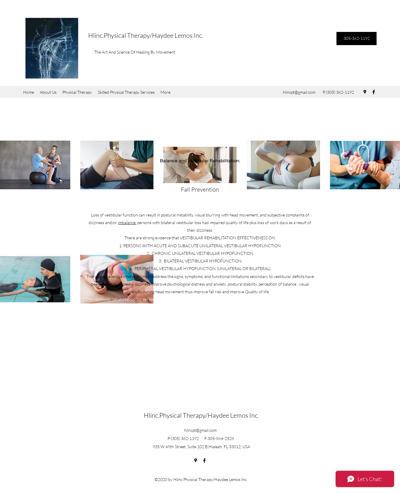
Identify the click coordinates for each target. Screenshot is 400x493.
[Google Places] (365, 92)
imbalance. (127, 222)
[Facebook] (374, 92)
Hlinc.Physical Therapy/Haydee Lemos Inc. (145, 35)
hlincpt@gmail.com (299, 92)
